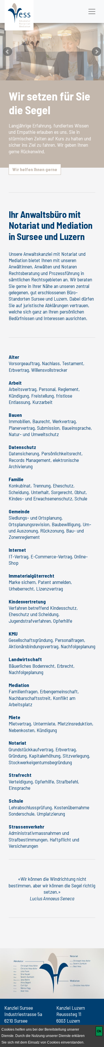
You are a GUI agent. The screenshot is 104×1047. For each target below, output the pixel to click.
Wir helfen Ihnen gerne (34, 169)
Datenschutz (22, 447)
